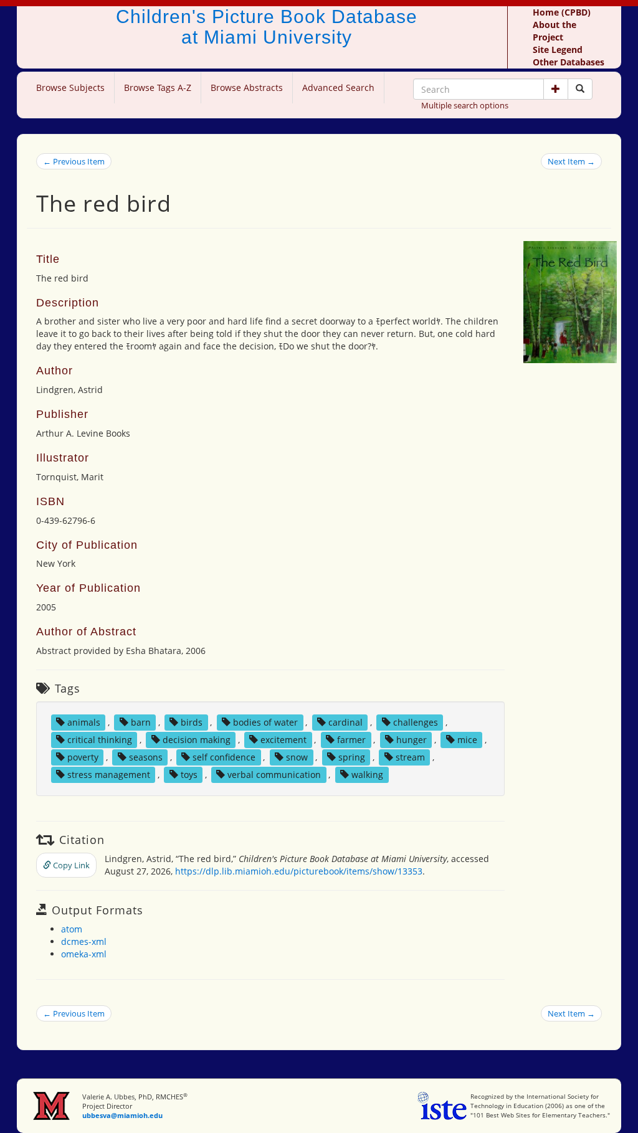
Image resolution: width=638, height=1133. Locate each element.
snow (297, 757)
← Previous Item (74, 161)
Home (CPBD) (562, 12)
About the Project (554, 31)
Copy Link (70, 865)
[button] (555, 89)
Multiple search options (464, 105)
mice (467, 740)
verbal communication (274, 774)
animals (83, 722)
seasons (146, 757)
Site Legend (558, 49)
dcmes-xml (84, 941)
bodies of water (265, 722)
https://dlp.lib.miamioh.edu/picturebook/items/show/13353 (298, 871)
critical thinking (99, 740)
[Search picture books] (580, 89)
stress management (108, 774)
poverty (82, 757)
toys (189, 774)
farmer (351, 740)
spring (351, 757)
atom (71, 929)
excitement (283, 740)
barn (141, 722)
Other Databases (568, 62)
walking (367, 774)
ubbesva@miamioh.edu (122, 1115)
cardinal (345, 722)
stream (410, 757)
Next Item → (571, 161)
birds (191, 722)
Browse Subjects (70, 87)
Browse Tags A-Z (157, 87)
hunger (411, 740)
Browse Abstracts (247, 87)
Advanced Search (338, 87)
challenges (415, 722)
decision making (197, 740)
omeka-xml (84, 954)
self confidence (224, 757)
